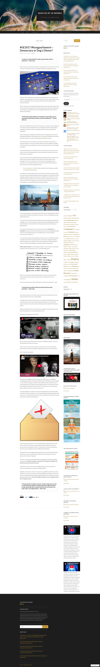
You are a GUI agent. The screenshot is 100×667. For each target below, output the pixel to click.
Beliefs (76, 220)
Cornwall (65, 232)
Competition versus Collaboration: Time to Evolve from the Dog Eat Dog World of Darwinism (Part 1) (72, 196)
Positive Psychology (69, 262)
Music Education (74, 254)
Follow (66, 103)
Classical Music (72, 226)
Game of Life (73, 238)
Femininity (77, 236)
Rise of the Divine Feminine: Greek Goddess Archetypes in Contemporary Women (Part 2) (71, 72)
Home (22, 32)
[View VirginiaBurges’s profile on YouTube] (23, 604)
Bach (73, 218)
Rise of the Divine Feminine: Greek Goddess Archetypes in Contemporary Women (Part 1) (71, 78)
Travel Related (67, 279)
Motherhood (67, 252)
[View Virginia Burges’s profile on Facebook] (20, 604)
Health (72, 244)
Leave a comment (31, 53)
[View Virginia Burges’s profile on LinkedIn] (22, 604)
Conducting (76, 229)
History (69, 246)
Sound (65, 268)
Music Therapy (75, 256)
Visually (67, 390)
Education (66, 234)
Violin (74, 279)
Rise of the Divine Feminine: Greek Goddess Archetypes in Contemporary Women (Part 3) (71, 66)
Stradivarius (70, 270)
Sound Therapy (70, 268)
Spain (74, 268)
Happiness (67, 244)
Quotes (68, 264)
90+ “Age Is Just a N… (71, 127)
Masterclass (66, 250)
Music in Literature (68, 256)
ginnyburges (69, 124)
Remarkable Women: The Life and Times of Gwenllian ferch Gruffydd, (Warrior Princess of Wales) (72, 185)
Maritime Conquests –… (71, 136)
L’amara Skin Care (45, 32)
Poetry (75, 259)
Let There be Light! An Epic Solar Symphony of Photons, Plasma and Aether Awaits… (70, 85)
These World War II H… (71, 138)
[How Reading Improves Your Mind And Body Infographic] (72, 442)
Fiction (65, 238)
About (27, 32)
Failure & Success (71, 236)
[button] (69, 306)
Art (74, 215)
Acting (65, 215)
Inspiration (71, 248)
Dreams (77, 232)
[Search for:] (72, 40)
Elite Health (54, 32)
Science (69, 266)
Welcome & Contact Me (65, 32)
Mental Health (72, 250)
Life (75, 248)
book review (67, 222)
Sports (77, 268)
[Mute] (76, 381)
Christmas (72, 224)
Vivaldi (65, 282)
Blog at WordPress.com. (26, 664)
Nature (65, 259)
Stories (65, 270)
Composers (69, 229)
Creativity (71, 232)
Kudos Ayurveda (70, 121)
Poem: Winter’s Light (75, 130)
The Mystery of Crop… (71, 112)
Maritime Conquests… (71, 133)
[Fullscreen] (78, 381)
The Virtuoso (35, 32)
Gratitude (74, 240)
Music (68, 254)
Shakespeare (75, 266)
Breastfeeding (66, 224)
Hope (73, 246)
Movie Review (74, 252)
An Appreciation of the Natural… (73, 122)
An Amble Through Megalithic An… (73, 116)
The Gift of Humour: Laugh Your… (73, 128)
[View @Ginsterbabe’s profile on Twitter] (21, 604)
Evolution (71, 234)
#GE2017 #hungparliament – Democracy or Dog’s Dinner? (36, 49)
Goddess (69, 240)
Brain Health (73, 222)
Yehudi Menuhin (74, 282)
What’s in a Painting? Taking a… (73, 134)
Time (78, 275)
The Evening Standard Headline (30, 168)
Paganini (69, 259)
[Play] (65, 381)
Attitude (66, 218)
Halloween (71, 242)
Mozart (65, 254)
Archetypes (69, 215)
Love (77, 248)
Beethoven (70, 220)
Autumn (70, 218)
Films (68, 238)
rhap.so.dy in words (50, 13)
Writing (69, 282)
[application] (72, 377)
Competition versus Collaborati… (73, 113)
